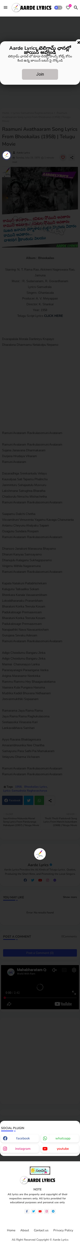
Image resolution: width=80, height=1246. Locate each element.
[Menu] (5, 7)
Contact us (41, 1230)
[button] (58, 8)
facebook (23, 1138)
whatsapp (62, 1138)
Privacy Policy (63, 1230)
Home (11, 1230)
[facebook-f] (27, 1211)
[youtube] (40, 1211)
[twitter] (33, 1211)
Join (40, 74)
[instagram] (46, 1211)
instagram (23, 1148)
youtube (63, 1148)
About (24, 1230)
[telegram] (53, 1211)
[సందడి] (40, 1174)
